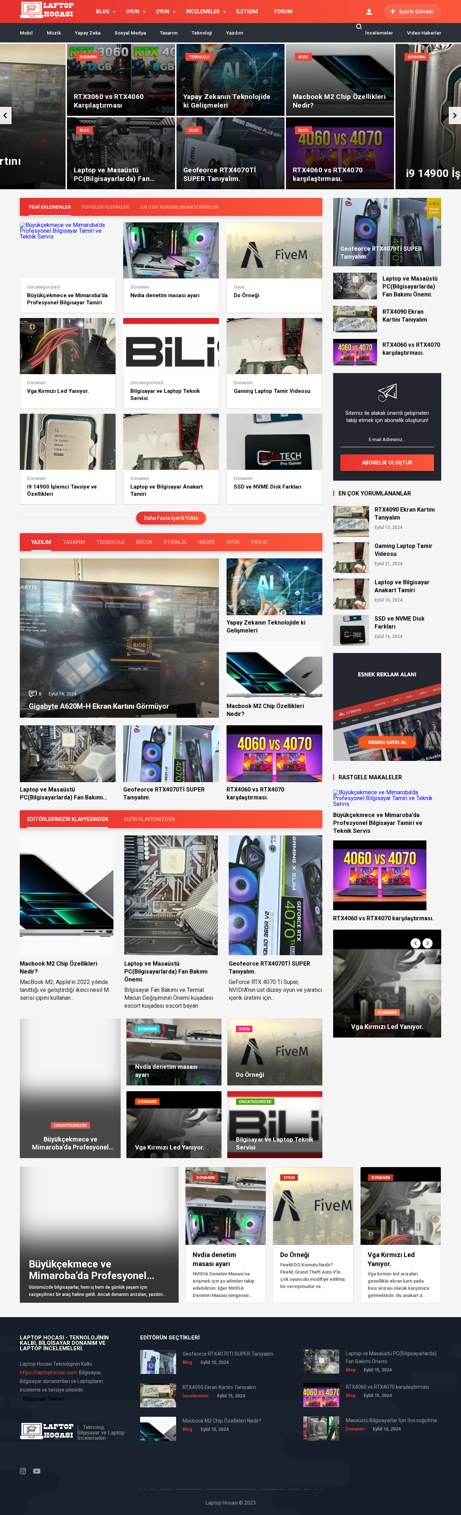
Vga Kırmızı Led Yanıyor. (58, 391)
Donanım (88, 57)
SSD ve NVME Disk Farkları (267, 487)
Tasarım (169, 33)
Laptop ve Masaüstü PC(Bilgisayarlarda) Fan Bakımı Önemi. (61, 794)
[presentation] (455, 115)
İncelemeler (379, 33)
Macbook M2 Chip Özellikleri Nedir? (265, 710)
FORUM (283, 11)
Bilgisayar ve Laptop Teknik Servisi (165, 395)
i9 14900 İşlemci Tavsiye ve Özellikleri (62, 490)
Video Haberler (424, 33)
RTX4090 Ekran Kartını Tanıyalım (404, 315)
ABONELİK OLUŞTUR (387, 463)
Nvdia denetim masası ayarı (165, 295)
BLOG (102, 11)
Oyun (239, 287)
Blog (303, 57)
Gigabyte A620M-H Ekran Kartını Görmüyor (99, 706)
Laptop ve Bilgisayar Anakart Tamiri (166, 490)
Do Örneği (246, 295)
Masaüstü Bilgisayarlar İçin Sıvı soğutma (391, 1420)
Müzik (54, 33)
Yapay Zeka (87, 33)
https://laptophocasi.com (48, 1372)
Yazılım (234, 33)
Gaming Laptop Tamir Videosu (272, 391)
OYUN (132, 11)
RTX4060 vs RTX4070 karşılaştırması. (255, 793)
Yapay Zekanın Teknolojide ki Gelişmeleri (266, 626)
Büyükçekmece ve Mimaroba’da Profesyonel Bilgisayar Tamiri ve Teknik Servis (67, 299)
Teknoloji (202, 33)
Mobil (26, 33)
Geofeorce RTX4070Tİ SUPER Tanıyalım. (164, 793)
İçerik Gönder (416, 11)
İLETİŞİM (247, 11)
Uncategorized (43, 287)
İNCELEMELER (203, 11)
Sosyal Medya (130, 33)
